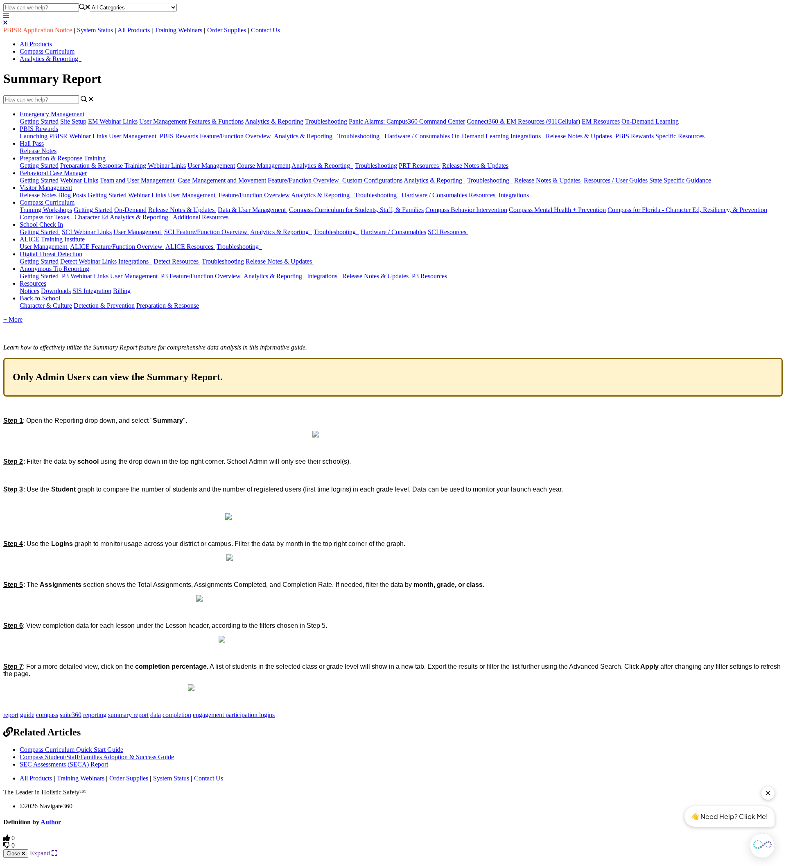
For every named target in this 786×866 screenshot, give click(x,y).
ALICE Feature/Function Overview (117, 246)
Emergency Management (52, 114)
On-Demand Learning (650, 121)
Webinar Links (79, 180)
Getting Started (39, 121)
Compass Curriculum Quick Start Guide (71, 749)
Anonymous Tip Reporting (54, 268)
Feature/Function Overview (304, 180)
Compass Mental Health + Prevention (557, 209)
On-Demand (130, 209)
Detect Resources (177, 261)
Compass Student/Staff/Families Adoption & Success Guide (97, 756)
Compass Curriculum (47, 51)
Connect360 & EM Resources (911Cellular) (523, 121)
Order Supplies (226, 30)
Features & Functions (216, 121)
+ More (13, 319)
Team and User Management (138, 180)
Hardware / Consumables (417, 136)
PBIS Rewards (39, 128)
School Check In (41, 224)
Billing (122, 290)
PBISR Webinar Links (78, 136)
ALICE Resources (190, 246)
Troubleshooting (326, 121)
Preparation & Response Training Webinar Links (123, 165)
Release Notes (38, 150)
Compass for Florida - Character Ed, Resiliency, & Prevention (687, 209)
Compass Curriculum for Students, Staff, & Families (356, 209)
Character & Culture (46, 305)
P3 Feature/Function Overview (201, 276)
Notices (29, 290)
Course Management (263, 165)
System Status (95, 30)
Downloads (56, 290)
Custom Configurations (372, 180)
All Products (133, 30)
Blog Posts (72, 195)
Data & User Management (252, 209)
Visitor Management (46, 187)
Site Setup (73, 121)
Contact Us (265, 30)
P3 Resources (430, 276)
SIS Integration (91, 290)
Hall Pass (32, 143)
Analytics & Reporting (50, 58)
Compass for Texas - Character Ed (64, 217)
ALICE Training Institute (52, 239)
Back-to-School (40, 298)
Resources (483, 195)
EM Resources (601, 121)
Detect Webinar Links (88, 261)
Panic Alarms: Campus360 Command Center (407, 121)
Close (14, 853)
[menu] (6, 15)
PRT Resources (419, 165)
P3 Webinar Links (85, 276)
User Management (163, 121)
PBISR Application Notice (37, 30)
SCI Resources (448, 231)
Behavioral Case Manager (53, 172)
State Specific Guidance (680, 180)
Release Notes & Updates (580, 136)
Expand (41, 853)
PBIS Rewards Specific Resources (660, 136)
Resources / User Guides (616, 180)
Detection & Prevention (104, 305)
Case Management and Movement (222, 180)
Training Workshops (46, 209)
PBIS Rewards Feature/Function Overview (216, 136)
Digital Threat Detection (51, 253)
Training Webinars (178, 30)
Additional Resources (200, 217)
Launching (33, 136)
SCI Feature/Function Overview (206, 231)
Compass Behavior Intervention (466, 209)
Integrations (527, 136)
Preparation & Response (167, 305)
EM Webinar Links (113, 121)
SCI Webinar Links (87, 231)
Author (51, 822)
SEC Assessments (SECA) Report (64, 764)
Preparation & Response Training (63, 158)
